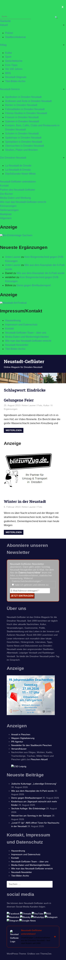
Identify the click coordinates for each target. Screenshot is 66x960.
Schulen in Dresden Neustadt (22, 133)
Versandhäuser (19, 748)
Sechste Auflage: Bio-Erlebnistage (28, 808)
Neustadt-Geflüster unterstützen (18, 181)
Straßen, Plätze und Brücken (21, 150)
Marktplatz (6, 214)
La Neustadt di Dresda (18, 169)
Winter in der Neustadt (25, 501)
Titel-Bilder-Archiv (15, 81)
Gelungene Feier (19, 400)
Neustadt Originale (15, 77)
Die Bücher (6, 194)
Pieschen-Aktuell (39, 759)
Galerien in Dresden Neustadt (22, 121)
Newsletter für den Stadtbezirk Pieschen (31, 745)
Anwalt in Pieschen (20, 734)
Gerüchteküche (13, 61)
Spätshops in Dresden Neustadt (23, 137)
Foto (39, 405)
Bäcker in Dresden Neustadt (21, 105)
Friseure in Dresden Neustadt (22, 117)
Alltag (3, 45)
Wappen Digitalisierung (22, 738)
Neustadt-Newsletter (16, 345)
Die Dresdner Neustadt (13, 157)
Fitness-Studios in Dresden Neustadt (26, 113)
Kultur (8, 52)
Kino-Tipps (11, 65)
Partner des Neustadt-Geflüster (17, 189)
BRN (8, 73)
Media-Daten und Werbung (15, 197)
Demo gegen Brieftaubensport (33, 285)
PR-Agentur (17, 741)
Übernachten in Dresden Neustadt (24, 145)
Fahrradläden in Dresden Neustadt (25, 109)
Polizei (9, 33)
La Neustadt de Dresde (18, 165)
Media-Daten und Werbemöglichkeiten (27, 336)
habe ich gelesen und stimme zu (31, 584)
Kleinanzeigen (8, 206)
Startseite (5, 21)
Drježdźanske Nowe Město (20, 173)
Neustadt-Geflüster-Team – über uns (25, 332)
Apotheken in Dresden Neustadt (23, 97)
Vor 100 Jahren (13, 69)
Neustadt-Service (10, 89)
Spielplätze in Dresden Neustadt (23, 141)
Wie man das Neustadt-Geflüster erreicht (23, 202)
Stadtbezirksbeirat (15, 37)
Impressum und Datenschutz (21, 324)
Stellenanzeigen (9, 210)
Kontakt (4, 185)
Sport (8, 56)
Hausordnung (13, 320)
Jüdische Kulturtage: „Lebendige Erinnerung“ (34, 783)
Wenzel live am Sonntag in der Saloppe (31, 815)
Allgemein (6, 218)
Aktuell (4, 25)
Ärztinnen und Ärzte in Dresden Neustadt (28, 101)
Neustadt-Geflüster (24, 361)
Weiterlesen (14, 430)
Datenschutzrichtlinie (29, 572)
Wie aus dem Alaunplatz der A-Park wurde (41, 273)
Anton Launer (13, 257)
